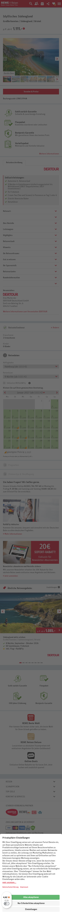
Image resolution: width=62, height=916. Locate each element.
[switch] (6, 903)
